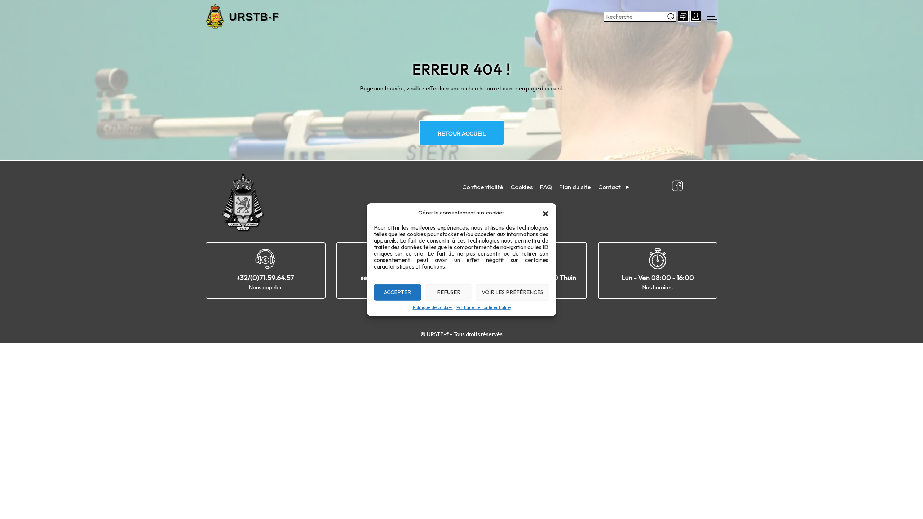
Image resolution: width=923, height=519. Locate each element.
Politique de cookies (433, 307)
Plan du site (575, 187)
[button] (545, 212)
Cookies (522, 187)
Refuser (448, 292)
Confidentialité (482, 187)
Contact (609, 187)
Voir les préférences (512, 292)
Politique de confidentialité (483, 307)
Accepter (397, 292)
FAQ (546, 187)
